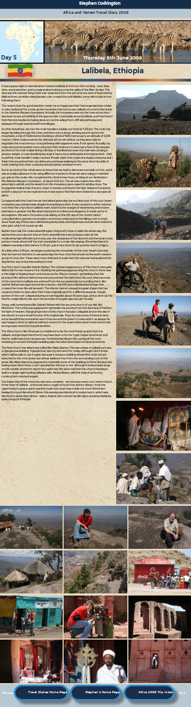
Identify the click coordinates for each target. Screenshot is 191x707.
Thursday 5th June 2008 (112, 58)
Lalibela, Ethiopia (113, 70)
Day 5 (8, 57)
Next (182, 693)
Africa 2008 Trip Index (155, 692)
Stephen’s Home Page (102, 692)
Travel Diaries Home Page (47, 692)
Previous (8, 693)
